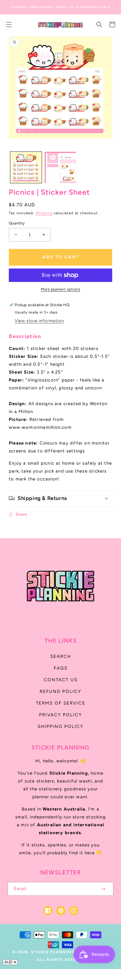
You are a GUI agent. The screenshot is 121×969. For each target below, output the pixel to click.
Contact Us (61, 679)
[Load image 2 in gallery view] (60, 167)
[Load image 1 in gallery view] (26, 167)
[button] (8, 24)
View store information (39, 320)
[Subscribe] (103, 889)
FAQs (61, 668)
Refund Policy (60, 691)
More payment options (60, 289)
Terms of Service (60, 703)
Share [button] (21, 514)
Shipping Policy (60, 726)
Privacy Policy (60, 714)
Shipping (44, 213)
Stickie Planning (53, 952)
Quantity (17, 223)
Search (60, 656)
